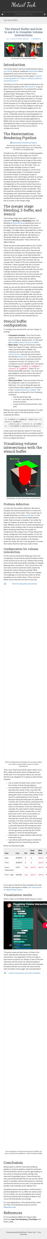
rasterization (33, 71)
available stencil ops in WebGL (25, 390)
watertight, (30, 515)
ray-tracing (8, 71)
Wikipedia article (10, 1207)
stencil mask (22, 357)
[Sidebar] (2, 14)
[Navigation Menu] (44, 14)
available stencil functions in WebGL (25, 342)
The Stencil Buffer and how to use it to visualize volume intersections (23, 32)
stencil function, (14, 354)
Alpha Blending (18, 223)
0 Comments (36, 39)
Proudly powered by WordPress (16, 1232)
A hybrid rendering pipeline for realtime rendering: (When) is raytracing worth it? (23, 78)
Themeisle (23, 1234)
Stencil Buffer (29, 87)
